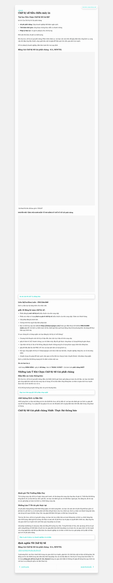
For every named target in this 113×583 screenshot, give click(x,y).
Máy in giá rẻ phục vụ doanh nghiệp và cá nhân (35, 537)
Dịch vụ (20, 10)
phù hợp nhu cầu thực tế (29, 550)
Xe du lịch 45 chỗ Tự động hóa (30, 296)
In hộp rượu (25, 567)
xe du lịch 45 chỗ (86, 567)
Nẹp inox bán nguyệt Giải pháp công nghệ (34, 392)
